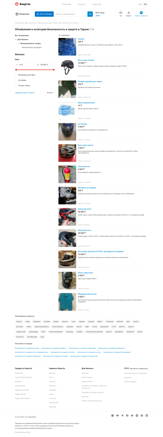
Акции (51, 394)
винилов (120, 321)
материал (36, 321)
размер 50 (130, 332)
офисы (99, 321)
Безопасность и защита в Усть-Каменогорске (31, 352)
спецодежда (33, 332)
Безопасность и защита (32, 47)
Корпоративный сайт (22, 432)
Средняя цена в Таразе (24, 93)
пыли (73, 321)
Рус (145, 4)
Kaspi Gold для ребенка (23, 377)
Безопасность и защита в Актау (89, 352)
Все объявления (22, 35)
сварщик (70, 327)
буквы (140, 332)
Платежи (52, 381)
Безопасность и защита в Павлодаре (116, 352)
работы (122, 327)
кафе (87, 327)
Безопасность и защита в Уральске (28, 356)
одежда (81, 321)
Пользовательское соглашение (135, 373)
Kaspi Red (18, 381)
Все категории (46, 14)
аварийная (119, 332)
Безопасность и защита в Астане (27, 348)
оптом (94, 327)
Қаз (140, 4)
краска (131, 327)
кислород (69, 332)
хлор (42, 337)
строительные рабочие (94, 332)
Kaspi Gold (18, 373)
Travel (51, 377)
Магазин (52, 373)
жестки (109, 332)
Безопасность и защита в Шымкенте (111, 348)
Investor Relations (130, 382)
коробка (47, 321)
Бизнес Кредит (87, 377)
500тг (43, 332)
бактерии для (32, 337)
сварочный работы (42, 327)
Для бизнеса (23, 39)
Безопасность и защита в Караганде (82, 348)
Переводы (52, 390)
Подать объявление (141, 16)
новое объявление (55, 332)
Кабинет (128, 16)
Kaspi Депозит (20, 386)
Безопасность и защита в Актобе (63, 352)
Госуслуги (52, 398)
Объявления (24, 14)
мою (128, 321)
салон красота (57, 327)
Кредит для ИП (20, 394)
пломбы (79, 332)
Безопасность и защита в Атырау (55, 356)
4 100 (114, 327)
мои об (79, 327)
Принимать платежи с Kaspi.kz (93, 392)
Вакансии (127, 377)
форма (56, 321)
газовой (91, 321)
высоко (19, 321)
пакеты (136, 321)
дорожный (104, 327)
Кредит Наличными (22, 398)
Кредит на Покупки (22, 390)
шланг (29, 327)
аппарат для (20, 332)
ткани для (109, 321)
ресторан (19, 327)
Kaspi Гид (52, 407)
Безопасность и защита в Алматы (54, 348)
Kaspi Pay (85, 373)
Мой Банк (52, 386)
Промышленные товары (30, 43)
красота (65, 321)
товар (27, 321)
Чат (121, 16)
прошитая (20, 337)
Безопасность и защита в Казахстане (84, 356)
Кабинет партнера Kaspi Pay (92, 401)
